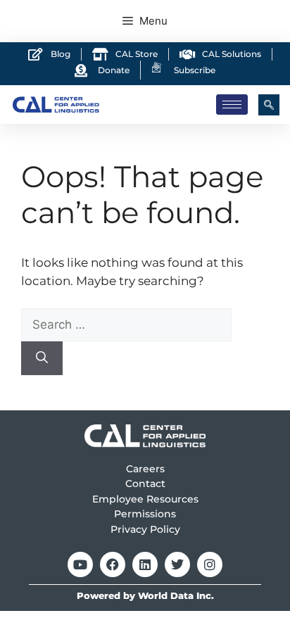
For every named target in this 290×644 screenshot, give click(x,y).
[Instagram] (209, 564)
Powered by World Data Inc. (145, 596)
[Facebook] (112, 564)
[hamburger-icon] (232, 104)
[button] (268, 104)
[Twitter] (177, 564)
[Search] (42, 358)
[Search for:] (126, 324)
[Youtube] (80, 564)
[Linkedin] (145, 564)
